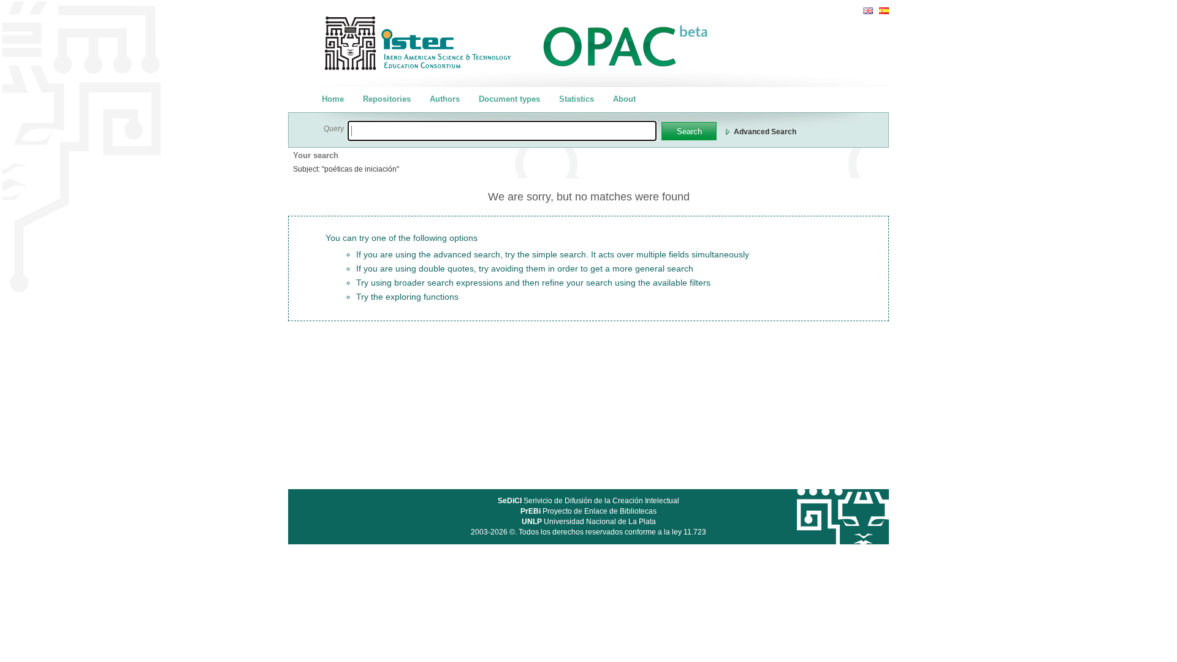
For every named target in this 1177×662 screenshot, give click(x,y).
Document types (509, 99)
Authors (445, 99)
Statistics (576, 99)
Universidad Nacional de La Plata (589, 521)
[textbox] (502, 131)
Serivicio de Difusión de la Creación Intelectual (588, 500)
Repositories (387, 99)
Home (333, 99)
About (624, 99)
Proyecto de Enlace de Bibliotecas (588, 511)
